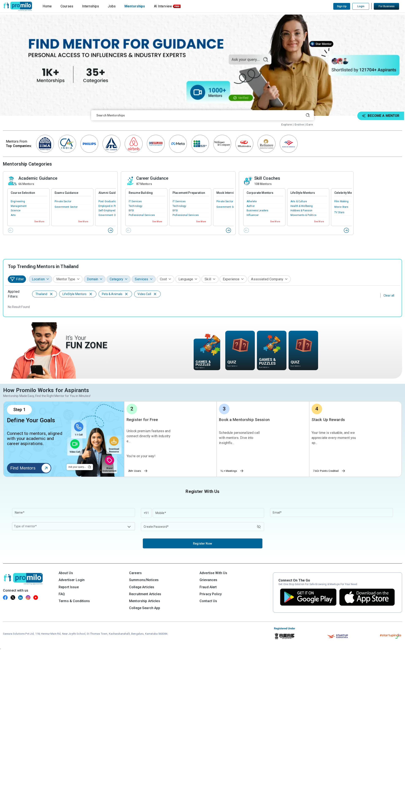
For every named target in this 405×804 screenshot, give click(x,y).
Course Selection (23, 192)
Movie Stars (341, 206)
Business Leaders (257, 210)
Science (15, 210)
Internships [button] (90, 6)
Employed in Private (110, 206)
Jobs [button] (112, 6)
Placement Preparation (189, 192)
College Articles (141, 587)
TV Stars (339, 212)
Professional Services (142, 215)
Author (251, 206)
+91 (146, 513)
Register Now (202, 543)
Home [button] (47, 6)
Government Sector (66, 206)
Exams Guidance (66, 192)
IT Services (135, 201)
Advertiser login (72, 580)
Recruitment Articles (145, 594)
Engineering (18, 201)
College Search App (144, 608)
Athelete (252, 201)
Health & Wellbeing (301, 206)
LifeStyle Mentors (302, 192)
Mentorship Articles (144, 601)
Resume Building (141, 192)
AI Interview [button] (163, 6)
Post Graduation (108, 201)
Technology (135, 206)
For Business (386, 6)
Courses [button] (67, 6)
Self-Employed (107, 210)
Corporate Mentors (260, 192)
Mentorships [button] (134, 6)
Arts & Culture (298, 201)
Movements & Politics (303, 215)
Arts (13, 215)
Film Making (341, 201)
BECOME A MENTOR (383, 116)
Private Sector (63, 201)
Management (19, 206)
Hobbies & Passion (301, 210)
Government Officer (110, 215)
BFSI (131, 210)
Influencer (253, 215)
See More (39, 221)
